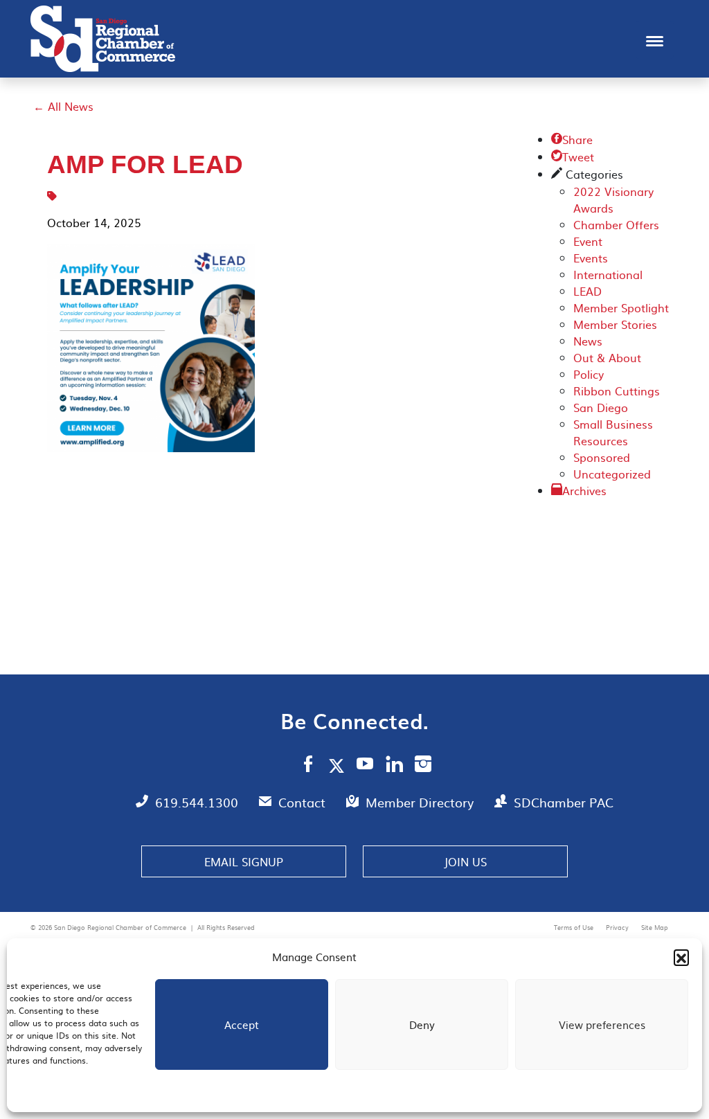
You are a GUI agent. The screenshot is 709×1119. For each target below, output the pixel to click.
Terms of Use (574, 927)
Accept (241, 1024)
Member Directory (421, 802)
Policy (588, 374)
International (608, 274)
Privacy (618, 927)
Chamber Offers (616, 224)
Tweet (572, 156)
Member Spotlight (621, 307)
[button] (681, 957)
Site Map (654, 927)
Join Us (465, 861)
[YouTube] (365, 766)
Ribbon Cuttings (616, 390)
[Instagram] (423, 766)
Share (572, 139)
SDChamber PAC (563, 802)
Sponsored (601, 457)
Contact (303, 802)
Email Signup (243, 861)
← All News (63, 106)
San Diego (600, 407)
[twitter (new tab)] (339, 765)
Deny (422, 1024)
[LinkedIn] (394, 766)
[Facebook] (308, 766)
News (587, 340)
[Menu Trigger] (655, 40)
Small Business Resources (613, 432)
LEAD (587, 291)
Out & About (607, 357)
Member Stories (615, 324)
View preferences (602, 1024)
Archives (584, 490)
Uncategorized (612, 473)
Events (590, 257)
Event (587, 241)
